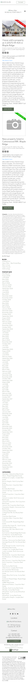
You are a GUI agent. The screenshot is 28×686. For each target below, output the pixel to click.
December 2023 (7, 310)
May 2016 (5, 421)
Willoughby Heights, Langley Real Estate (13, 253)
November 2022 (7, 325)
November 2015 (7, 428)
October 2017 (6, 397)
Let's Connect (14, 641)
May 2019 (5, 366)
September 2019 (7, 358)
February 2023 (6, 321)
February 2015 (6, 443)
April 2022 (5, 338)
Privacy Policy (13, 646)
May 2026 (5, 279)
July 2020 (5, 353)
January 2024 (6, 309)
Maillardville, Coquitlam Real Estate (13, 555)
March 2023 (6, 320)
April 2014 (5, 458)
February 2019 (6, 371)
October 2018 (6, 378)
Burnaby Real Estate (6, 219)
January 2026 (6, 286)
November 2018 (7, 377)
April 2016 (5, 423)
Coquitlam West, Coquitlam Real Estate (10, 227)
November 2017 (7, 395)
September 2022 (7, 329)
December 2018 (7, 375)
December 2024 (7, 296)
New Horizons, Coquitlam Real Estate (15, 241)
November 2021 (7, 342)
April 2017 (5, 408)
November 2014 (7, 446)
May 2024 (5, 303)
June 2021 (5, 347)
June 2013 (5, 469)
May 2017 (5, 406)
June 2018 (5, 386)
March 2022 (6, 340)
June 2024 (5, 301)
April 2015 (5, 439)
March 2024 (6, 307)
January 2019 (6, 373)
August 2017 (6, 400)
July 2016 (5, 417)
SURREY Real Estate (9, 248)
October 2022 (6, 327)
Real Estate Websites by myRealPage (14, 647)
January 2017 (6, 412)
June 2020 (5, 355)
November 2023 (7, 312)
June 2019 (5, 364)
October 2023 (6, 314)
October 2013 (6, 465)
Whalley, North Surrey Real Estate (12, 588)
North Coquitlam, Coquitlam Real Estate (10, 242)
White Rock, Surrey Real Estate (11, 595)
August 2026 (6, 275)
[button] (10, 613)
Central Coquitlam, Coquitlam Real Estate (14, 220)
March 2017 (5, 410)
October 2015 (6, 430)
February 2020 (7, 356)
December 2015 (7, 426)
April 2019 (5, 367)
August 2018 (6, 382)
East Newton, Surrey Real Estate (14, 232)
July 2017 (5, 402)
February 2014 (6, 459)
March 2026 (6, 283)
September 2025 (7, 288)
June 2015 (5, 435)
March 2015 (5, 441)
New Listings (6, 265)
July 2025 (5, 290)
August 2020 (6, 351)
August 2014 (6, 452)
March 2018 (5, 391)
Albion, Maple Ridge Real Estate (9, 215)
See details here (7, 60)
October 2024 (6, 299)
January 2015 (6, 445)
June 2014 (5, 454)
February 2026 (6, 285)
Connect (20, 2)
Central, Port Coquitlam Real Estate (13, 505)
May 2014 (5, 456)
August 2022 (6, 331)
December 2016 (7, 413)
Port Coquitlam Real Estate (10, 569)
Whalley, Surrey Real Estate (11, 251)
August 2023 (6, 318)
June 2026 (5, 277)
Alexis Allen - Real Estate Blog (11, 263)
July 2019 (5, 362)
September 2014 (7, 450)
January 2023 (6, 323)
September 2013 (7, 467)
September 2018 (7, 380)
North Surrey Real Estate (9, 566)
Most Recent (6, 274)
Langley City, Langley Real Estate (14, 237)
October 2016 (6, 415)
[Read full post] (14, 29)
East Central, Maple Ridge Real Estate (14, 533)
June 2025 (5, 292)
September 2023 (7, 316)
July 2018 (5, 384)
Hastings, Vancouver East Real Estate (13, 540)
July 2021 (5, 345)
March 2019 (5, 369)
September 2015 (7, 432)
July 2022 (5, 332)
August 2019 (6, 360)
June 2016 (5, 419)
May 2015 (5, 437)
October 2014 (6, 448)
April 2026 (5, 281)
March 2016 (5, 424)
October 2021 (6, 344)
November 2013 (7, 463)
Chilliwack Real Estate (14, 225)
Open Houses (6, 267)
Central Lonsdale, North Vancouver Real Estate (12, 221)
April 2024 (5, 305)
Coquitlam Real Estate (19, 226)
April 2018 (5, 389)
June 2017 (5, 404)
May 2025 (5, 294)
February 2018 (6, 393)
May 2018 (5, 388)
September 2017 (7, 399)
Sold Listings (6, 268)
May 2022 (5, 336)
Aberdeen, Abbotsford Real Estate (15, 214)
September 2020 (7, 349)
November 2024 (7, 298)
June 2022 (5, 334)
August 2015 (6, 434)
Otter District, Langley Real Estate (15, 243)
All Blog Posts (6, 261)
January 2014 (6, 461)
